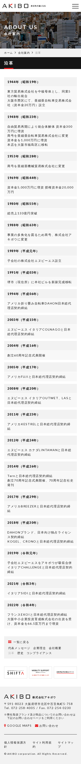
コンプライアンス (39, 653)
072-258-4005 (23, 708)
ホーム (8, 52)
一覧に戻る (21, 642)
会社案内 (24, 52)
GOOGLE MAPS (19, 725)
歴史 (20, 653)
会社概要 (55, 648)
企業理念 (39, 648)
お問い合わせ (49, 725)
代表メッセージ (19, 648)
